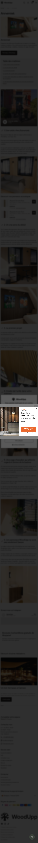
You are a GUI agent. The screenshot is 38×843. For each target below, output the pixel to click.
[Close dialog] (36, 408)
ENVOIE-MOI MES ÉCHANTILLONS (28, 429)
